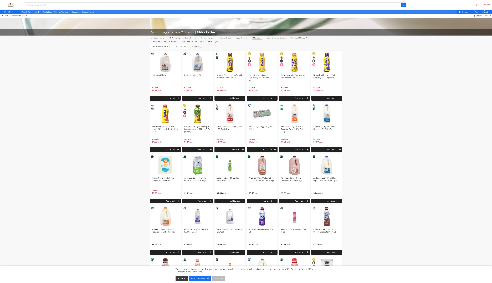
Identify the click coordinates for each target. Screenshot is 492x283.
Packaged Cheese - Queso (301, 38)
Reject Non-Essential (200, 278)
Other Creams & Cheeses (276, 38)
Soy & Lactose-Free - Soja (192, 42)
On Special (195, 46)
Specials (36, 12)
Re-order (465, 12)
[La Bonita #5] (10, 5)
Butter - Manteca (207, 38)
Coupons (75, 12)
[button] (165, 73)
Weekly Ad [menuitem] (26, 12)
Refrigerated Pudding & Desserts (164, 42)
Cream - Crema (225, 38)
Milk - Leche (257, 38)
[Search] (403, 4)
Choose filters (180, 46)
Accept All (182, 278)
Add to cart (170, 98)
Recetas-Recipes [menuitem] (88, 12)
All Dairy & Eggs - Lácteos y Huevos (182, 38)
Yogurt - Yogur (212, 42)
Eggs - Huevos (241, 38)
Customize (218, 278)
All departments (157, 38)
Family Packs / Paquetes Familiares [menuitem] (56, 12)
